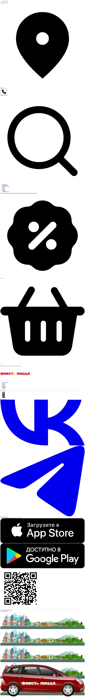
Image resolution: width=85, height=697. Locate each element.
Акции (3, 383)
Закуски (23, 193)
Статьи (3, 388)
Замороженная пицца (14, 193)
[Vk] (42, 445)
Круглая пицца (2, 193)
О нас (3, 385)
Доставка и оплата (5, 382)
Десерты (26, 193)
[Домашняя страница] (4, 2)
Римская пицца (8, 193)
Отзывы (3, 384)
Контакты (4, 387)
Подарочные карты (33, 193)
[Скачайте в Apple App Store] (42, 542)
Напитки (28, 193)
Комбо (19, 193)
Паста (21, 193)
